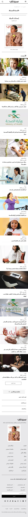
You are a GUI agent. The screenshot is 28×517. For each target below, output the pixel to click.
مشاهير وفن (23, 487)
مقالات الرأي (23, 452)
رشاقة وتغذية (23, 158)
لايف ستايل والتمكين (21, 485)
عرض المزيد (13, 383)
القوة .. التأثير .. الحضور (22, 397)
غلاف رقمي (10, 467)
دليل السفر (23, 470)
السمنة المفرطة (17, 7)
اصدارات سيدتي (22, 467)
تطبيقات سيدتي (9, 463)
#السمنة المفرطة (14, 10)
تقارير (25, 460)
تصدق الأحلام (23, 403)
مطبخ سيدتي (23, 449)
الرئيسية (23, 7)
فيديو (25, 445)
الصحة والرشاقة (9, 485)
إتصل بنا (7, 508)
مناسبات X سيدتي (9, 449)
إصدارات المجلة (14, 18)
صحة (25, 186)
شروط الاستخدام (23, 508)
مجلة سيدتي (10, 445)
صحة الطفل (24, 77)
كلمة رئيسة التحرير (15, 392)
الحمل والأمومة (9, 490)
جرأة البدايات (24, 409)
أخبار (25, 103)
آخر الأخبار (11, 470)
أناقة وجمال (23, 490)
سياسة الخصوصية (16, 508)
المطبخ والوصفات (9, 487)
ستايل (25, 456)
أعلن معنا (11, 508)
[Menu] (25, 1)
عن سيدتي (11, 452)
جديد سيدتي (10, 456)
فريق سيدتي (10, 460)
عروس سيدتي (23, 463)
